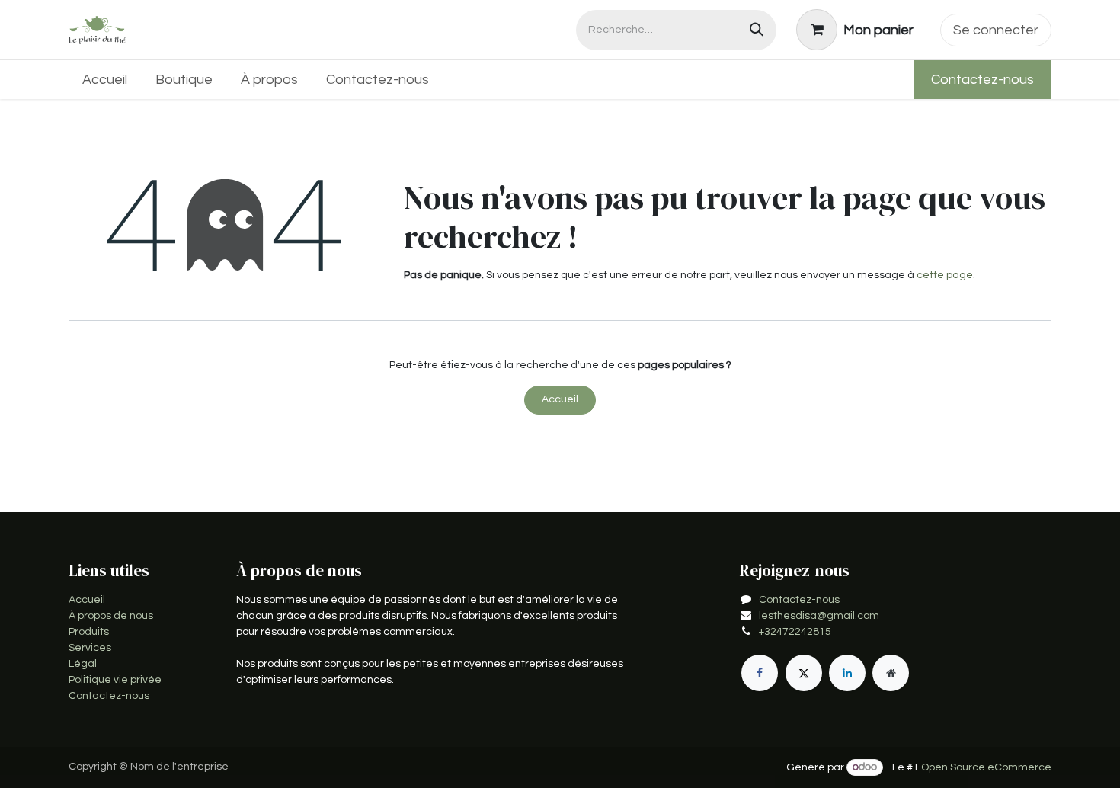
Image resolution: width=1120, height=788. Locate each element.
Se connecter (995, 30)
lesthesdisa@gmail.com (819, 615)
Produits (89, 631)
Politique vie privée (115, 679)
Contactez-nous (982, 79)
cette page (945, 275)
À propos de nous (111, 615)
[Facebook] (759, 673)
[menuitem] (105, 79)
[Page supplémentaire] (890, 673)
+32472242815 (795, 631)
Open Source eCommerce (986, 767)
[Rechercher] (756, 30)
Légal (83, 663)
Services (90, 647)
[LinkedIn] (847, 673)
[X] (804, 673)
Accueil (560, 399)
